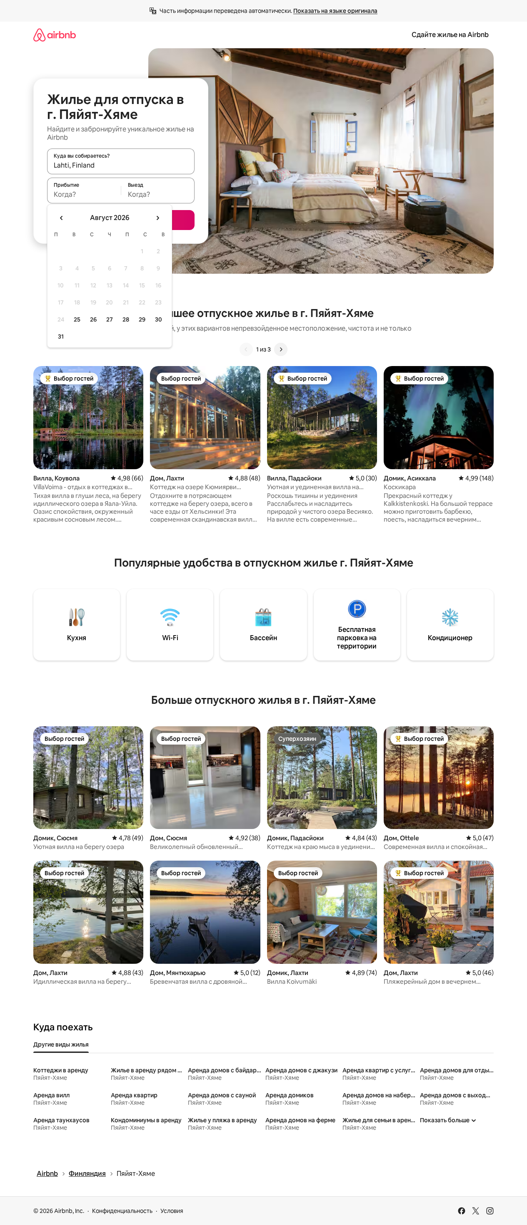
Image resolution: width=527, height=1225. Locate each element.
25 (77, 319)
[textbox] (84, 194)
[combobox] (121, 165)
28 (125, 319)
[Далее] (280, 349)
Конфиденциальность (122, 1211)
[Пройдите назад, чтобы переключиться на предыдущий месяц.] (61, 217)
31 (61, 336)
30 (158, 319)
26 (93, 319)
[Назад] (246, 349)
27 (109, 319)
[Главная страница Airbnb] (54, 35)
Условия (171, 1211)
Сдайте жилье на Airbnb (450, 34)
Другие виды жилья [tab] (61, 1044)
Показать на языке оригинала (335, 11)
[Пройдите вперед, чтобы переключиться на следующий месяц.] (157, 217)
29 (142, 319)
